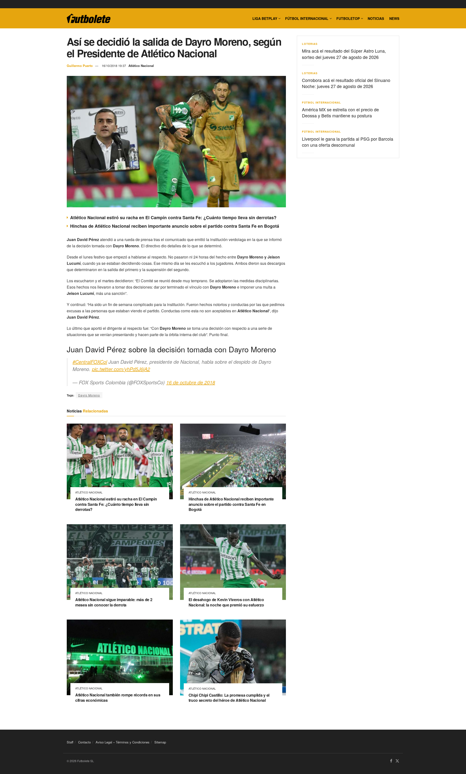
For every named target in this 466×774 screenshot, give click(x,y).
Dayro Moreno (89, 395)
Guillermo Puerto (80, 65)
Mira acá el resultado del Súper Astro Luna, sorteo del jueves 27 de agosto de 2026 (344, 54)
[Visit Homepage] (88, 18)
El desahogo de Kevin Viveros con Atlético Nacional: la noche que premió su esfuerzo (226, 602)
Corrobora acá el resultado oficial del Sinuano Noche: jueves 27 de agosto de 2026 (346, 83)
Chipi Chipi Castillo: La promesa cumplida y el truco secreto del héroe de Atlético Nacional (229, 697)
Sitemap (160, 742)
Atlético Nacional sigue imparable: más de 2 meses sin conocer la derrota (113, 602)
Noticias (376, 18)
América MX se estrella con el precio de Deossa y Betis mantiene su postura (340, 112)
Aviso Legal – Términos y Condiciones (123, 742)
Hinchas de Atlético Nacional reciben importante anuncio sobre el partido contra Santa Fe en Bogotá (174, 226)
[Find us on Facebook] (391, 761)
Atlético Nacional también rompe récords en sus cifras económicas (117, 697)
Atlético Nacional (141, 65)
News (394, 18)
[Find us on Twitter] (397, 761)
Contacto (84, 742)
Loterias (309, 44)
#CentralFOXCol (90, 361)
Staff (70, 742)
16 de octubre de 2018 (190, 382)
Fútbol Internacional (306, 18)
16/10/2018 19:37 (114, 65)
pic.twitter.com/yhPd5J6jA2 (121, 368)
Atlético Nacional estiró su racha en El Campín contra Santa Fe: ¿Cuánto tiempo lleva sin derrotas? (173, 217)
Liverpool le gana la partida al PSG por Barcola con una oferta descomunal (347, 142)
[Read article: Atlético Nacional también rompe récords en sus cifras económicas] (120, 657)
